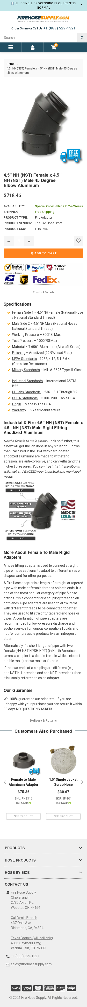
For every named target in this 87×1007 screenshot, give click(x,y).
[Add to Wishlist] (78, 241)
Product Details (43, 292)
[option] (23, 782)
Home (10, 64)
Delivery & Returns (43, 720)
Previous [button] (4, 782)
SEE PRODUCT (23, 816)
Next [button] (82, 782)
